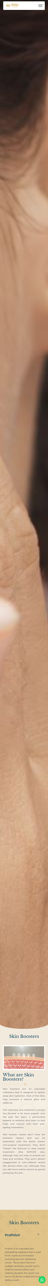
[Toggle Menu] (40, 5)
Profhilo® (12, 1235)
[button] (24, 1235)
